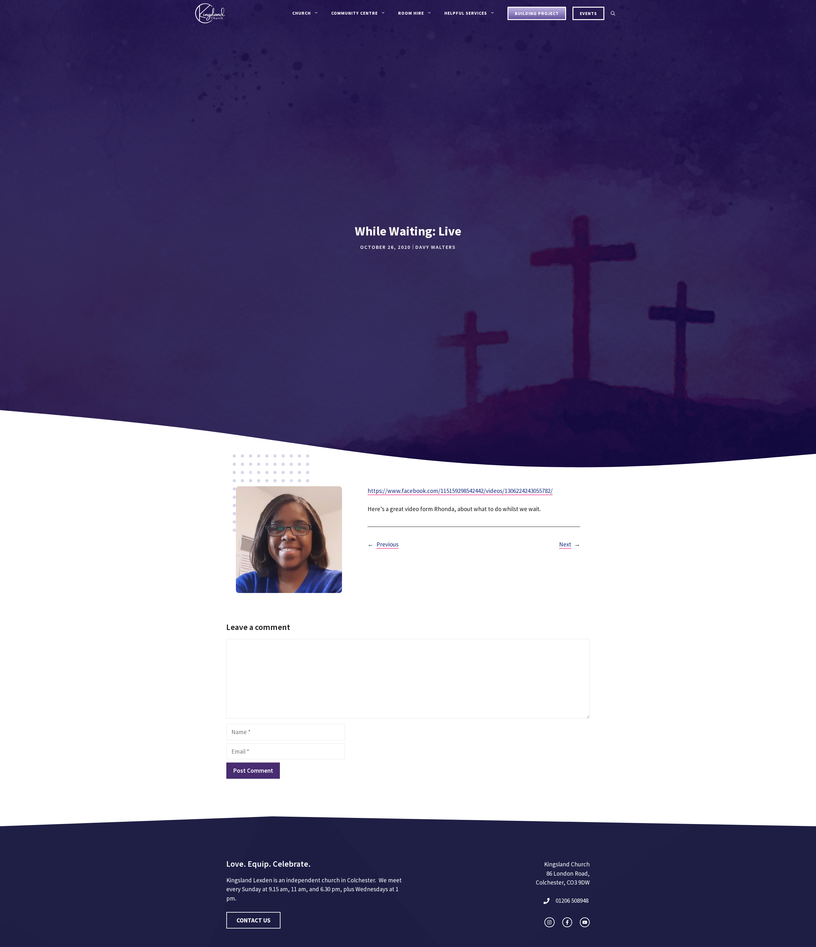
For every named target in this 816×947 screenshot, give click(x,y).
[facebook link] (567, 922)
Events (588, 13)
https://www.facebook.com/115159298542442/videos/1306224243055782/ (460, 491)
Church (301, 13)
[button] (613, 13)
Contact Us (253, 920)
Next (565, 544)
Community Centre (354, 13)
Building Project (537, 13)
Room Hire (411, 13)
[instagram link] (549, 922)
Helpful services (465, 13)
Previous (387, 544)
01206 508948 (572, 900)
